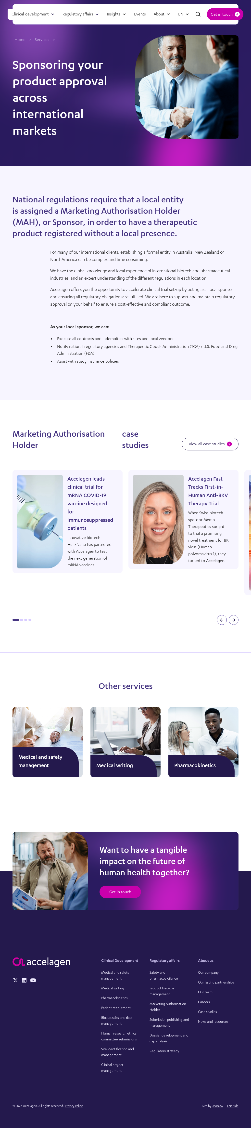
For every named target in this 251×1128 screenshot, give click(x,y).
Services (42, 39)
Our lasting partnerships (216, 982)
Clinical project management (112, 1067)
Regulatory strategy (164, 1051)
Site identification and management (117, 1052)
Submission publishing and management (169, 1022)
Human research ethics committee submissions (119, 1036)
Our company (208, 972)
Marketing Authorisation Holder (168, 1007)
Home (19, 39)
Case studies (207, 1012)
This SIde (232, 1106)
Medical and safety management (115, 975)
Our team (205, 992)
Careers (204, 1002)
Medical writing (112, 988)
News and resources (213, 1021)
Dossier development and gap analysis (169, 1038)
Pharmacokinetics (114, 998)
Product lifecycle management (162, 991)
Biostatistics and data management (117, 1020)
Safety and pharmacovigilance (164, 975)
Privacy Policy (74, 1106)
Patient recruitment (116, 1008)
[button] (33, 14)
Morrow (218, 1106)
